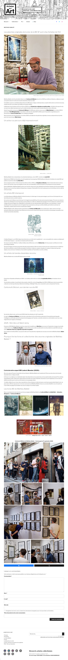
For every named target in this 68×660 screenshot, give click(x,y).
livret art (49, 637)
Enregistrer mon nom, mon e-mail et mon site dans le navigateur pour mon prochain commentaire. (30, 610)
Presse (5, 639)
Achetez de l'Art (29, 9)
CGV (47, 653)
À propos (6, 635)
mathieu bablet (42, 637)
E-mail (6, 599)
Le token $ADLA (7, 638)
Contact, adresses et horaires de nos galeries (13, 642)
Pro (22, 21)
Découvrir (6, 21)
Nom (5, 593)
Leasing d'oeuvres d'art (9, 641)
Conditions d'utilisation (40, 653)
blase (51, 637)
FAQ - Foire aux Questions (9, 643)
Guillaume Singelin (18, 328)
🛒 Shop (34, 21)
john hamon (57, 637)
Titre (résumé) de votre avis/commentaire (14, 613)
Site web (6, 605)
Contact (28, 21)
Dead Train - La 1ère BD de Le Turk (32, 10)
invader (54, 637)
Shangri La (7, 393)
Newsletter (6, 636)
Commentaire (8, 576)
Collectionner (15, 21)
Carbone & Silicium (15, 393)
